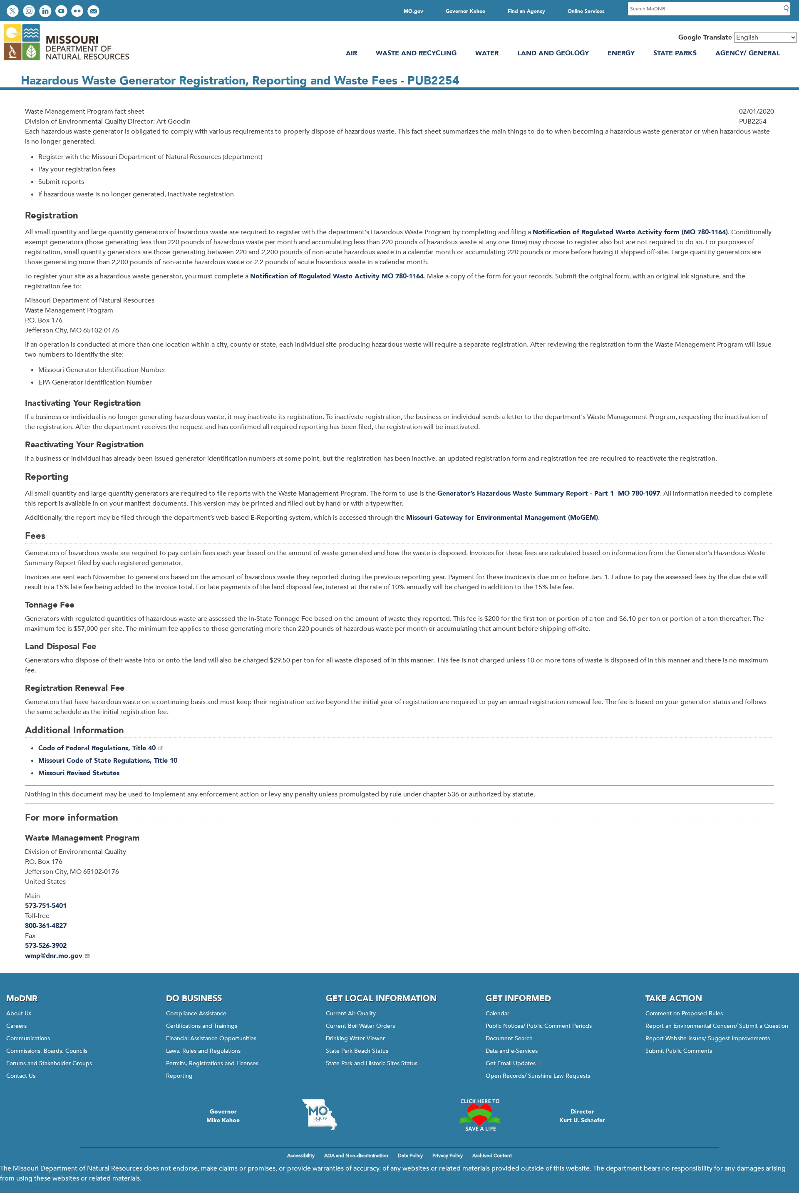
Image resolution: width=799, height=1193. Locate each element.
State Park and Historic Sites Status (371, 1063)
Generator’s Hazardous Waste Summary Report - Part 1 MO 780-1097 (548, 493)
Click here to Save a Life (479, 1115)
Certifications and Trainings (201, 1026)
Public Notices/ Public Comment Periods (539, 1026)
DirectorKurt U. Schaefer (582, 1116)
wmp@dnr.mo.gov (53, 955)
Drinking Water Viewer (355, 1038)
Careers (16, 1026)
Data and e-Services (512, 1051)
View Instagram (30, 12)
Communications (28, 1038)
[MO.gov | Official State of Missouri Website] (320, 1115)
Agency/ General (747, 53)
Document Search (509, 1038)
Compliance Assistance (196, 1013)
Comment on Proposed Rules (684, 1013)
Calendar (497, 1013)
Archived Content (492, 1155)
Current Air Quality (351, 1013)
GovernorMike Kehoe (223, 1116)
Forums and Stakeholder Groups (49, 1063)
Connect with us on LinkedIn (46, 12)
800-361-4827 (46, 925)
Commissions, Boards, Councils (46, 1051)
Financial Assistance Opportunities (211, 1038)
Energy (621, 53)
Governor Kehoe (465, 11)
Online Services (586, 11)
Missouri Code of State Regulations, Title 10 (107, 760)
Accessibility (301, 1155)
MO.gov (413, 11)
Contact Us (20, 1076)
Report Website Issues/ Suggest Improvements (707, 1038)
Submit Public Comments (678, 1051)
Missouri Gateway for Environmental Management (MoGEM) (502, 517)
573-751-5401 (46, 905)
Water (487, 53)
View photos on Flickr (78, 12)
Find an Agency (526, 11)
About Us (18, 1013)
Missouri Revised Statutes (78, 773)
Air (351, 53)
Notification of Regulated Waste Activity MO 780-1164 (337, 276)
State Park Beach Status (357, 1051)
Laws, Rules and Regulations (203, 1051)
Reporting (179, 1076)
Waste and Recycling (416, 53)
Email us (94, 12)
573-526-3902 (46, 945)
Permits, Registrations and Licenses (212, 1063)
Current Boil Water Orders (360, 1026)
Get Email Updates (511, 1063)
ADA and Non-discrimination (356, 1155)
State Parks (675, 53)
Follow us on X (14, 12)
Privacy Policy (447, 1155)
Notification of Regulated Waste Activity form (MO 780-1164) (630, 232)
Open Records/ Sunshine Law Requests (538, 1076)
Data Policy (410, 1155)
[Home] (66, 61)
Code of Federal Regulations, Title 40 (97, 748)
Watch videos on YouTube (62, 12)
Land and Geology (553, 53)
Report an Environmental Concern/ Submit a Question (716, 1026)
